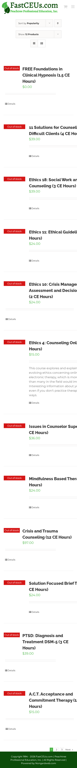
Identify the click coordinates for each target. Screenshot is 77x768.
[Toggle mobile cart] (65, 7)
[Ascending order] (57, 23)
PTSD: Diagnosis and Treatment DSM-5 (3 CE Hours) (45, 641)
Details (11, 103)
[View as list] (41, 43)
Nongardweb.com (45, 763)
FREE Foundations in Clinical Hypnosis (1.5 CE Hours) (46, 75)
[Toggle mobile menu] (73, 7)
